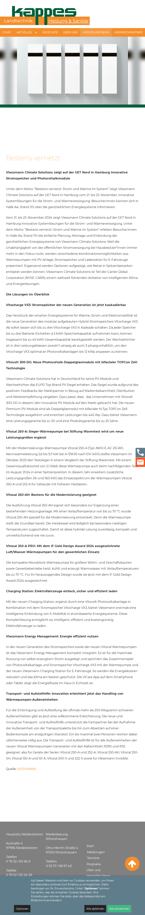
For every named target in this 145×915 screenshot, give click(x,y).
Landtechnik (18, 21)
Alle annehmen (119, 908)
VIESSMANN (26, 769)
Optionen (22, 908)
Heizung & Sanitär (68, 21)
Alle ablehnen (95, 908)
